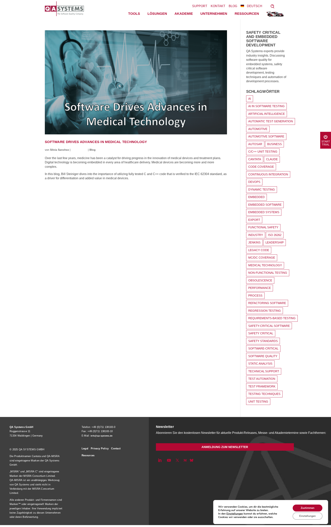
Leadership (274, 242)
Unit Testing (258, 401)
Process (255, 295)
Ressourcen (247, 14)
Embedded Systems (263, 212)
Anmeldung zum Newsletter (225, 447)
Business (274, 144)
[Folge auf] (191, 460)
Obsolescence (260, 280)
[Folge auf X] (177, 460)
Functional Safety (263, 227)
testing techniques (264, 393)
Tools (134, 14)
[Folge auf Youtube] (169, 460)
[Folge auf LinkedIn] (160, 460)
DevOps (254, 181)
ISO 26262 (274, 235)
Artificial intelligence (266, 113)
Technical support (263, 371)
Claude (272, 159)
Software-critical (263, 348)
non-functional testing (267, 272)
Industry (255, 235)
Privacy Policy (100, 448)
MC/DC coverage (261, 257)
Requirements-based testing (272, 318)
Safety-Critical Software (269, 325)
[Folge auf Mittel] (185, 460)
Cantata (254, 159)
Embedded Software (265, 204)
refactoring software (267, 303)
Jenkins (254, 242)
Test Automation (261, 378)
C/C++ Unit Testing (262, 151)
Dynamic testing (261, 189)
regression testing (264, 310)
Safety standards (263, 341)
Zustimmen (307, 508)
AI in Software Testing (266, 106)
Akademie (184, 14)
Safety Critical (260, 333)
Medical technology (265, 265)
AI (249, 98)
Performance (259, 287)
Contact (115, 448)
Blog (233, 6)
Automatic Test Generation (270, 121)
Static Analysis (260, 363)
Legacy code (258, 250)
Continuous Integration (268, 174)
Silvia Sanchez (59, 149)
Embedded (256, 197)
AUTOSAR (255, 144)
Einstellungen (234, 513)
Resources (88, 455)
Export (254, 219)
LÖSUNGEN (157, 14)
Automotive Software (266, 136)
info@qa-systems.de (101, 436)
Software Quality (262, 356)
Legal (85, 448)
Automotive (257, 129)
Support (199, 6)
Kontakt (218, 6)
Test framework (261, 386)
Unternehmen (213, 14)
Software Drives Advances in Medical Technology (96, 142)
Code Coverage (261, 166)
